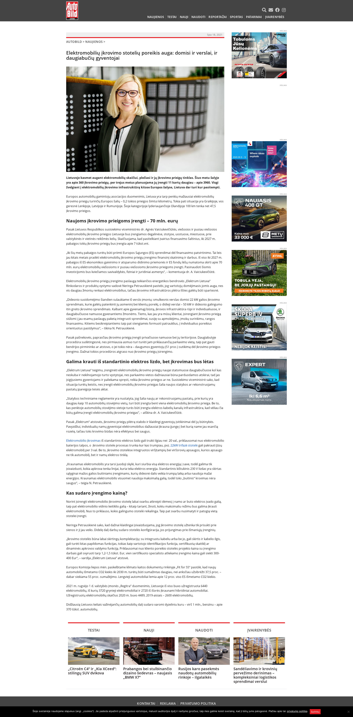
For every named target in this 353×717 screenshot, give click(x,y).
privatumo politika (297, 711)
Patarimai (254, 17)
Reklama (168, 703)
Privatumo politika (198, 703)
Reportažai (217, 17)
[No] (348, 712)
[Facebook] (278, 10)
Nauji (184, 17)
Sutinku (315, 711)
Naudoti (198, 17)
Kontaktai (146, 703)
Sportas (236, 17)
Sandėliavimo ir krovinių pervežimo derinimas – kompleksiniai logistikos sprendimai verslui (255, 675)
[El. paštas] (271, 10)
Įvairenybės (274, 17)
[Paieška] (265, 10)
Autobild (74, 42)
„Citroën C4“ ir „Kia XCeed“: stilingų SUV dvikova (92, 671)
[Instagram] (284, 10)
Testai (172, 17)
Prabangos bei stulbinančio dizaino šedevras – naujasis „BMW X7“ (147, 673)
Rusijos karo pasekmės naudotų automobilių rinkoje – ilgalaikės (198, 673)
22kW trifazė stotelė (184, 445)
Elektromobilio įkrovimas (83, 441)
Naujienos (155, 17)
